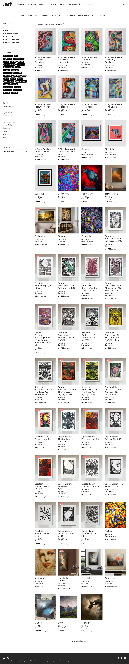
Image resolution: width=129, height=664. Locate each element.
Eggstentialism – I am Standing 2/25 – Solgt (43, 285)
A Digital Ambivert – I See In (89, 58)
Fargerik (13, 61)
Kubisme (6, 70)
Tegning (6, 92)
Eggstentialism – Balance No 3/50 (113, 437)
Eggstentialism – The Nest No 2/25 (90, 437)
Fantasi (6, 61)
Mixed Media (7, 125)
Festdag (108, 531)
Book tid (42, 4)
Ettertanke (86, 236)
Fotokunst (6, 116)
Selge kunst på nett (76, 4)
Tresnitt (5, 134)
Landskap (15, 70)
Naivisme (17, 75)
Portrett (20, 78)
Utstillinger (53, 4)
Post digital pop (8, 81)
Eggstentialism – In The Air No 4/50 (114, 485)
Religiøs (14, 84)
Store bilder (56, 15)
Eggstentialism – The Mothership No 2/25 (42, 486)
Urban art (14, 92)
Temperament (111, 194)
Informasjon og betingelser (19, 661)
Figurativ (20, 61)
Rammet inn (103, 15)
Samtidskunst (83, 15)
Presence (62, 236)
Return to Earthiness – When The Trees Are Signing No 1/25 (90, 391)
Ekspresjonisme (18, 59)
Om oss (89, 4)
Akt (16, 56)
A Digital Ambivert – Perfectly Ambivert (113, 59)
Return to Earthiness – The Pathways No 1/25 (113, 238)
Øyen (60, 623)
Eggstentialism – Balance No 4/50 (43, 437)
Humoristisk (20, 64)
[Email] (125, 657)
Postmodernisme (21, 81)
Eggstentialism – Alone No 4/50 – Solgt (65, 533)
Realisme (7, 84)
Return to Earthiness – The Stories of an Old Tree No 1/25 (89, 287)
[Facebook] (118, 657)
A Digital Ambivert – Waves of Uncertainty (66, 59)
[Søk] (119, 4)
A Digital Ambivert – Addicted (66, 105)
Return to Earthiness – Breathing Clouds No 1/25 (66, 336)
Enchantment (41, 236)
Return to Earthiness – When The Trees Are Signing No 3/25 (43, 391)
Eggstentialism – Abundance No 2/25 (89, 533)
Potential (85, 578)
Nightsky (85, 623)
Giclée (5, 119)
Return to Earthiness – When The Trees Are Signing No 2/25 (67, 391)
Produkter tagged (50, 24)
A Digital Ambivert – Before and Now (66, 150)
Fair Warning (87, 194)
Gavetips (44, 15)
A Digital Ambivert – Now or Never (43, 105)
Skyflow (38, 623)
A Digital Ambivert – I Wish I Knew (43, 150)
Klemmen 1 (40, 578)
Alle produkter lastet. (80, 641)
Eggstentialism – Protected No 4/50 (65, 486)
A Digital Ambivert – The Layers (113, 105)
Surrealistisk (17, 90)
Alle (22, 15)
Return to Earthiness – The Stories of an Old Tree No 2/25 (113, 287)
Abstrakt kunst (8, 56)
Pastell (5, 131)
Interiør (18, 67)
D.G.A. (5, 109)
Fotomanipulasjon (9, 64)
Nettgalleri (21, 4)
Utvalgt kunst (32, 15)
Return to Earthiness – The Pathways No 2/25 (66, 285)
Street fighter (111, 149)
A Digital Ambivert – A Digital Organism (43, 59)
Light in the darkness (63, 579)
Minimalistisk (17, 73)
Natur (23, 75)
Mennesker (7, 73)
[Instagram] (121, 657)
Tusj (4, 137)
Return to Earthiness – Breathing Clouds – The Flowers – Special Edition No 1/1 (43, 339)
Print (94, 15)
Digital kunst (7, 59)
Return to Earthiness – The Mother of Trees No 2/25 (89, 336)
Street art (17, 87)
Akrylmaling (7, 106)
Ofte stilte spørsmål (36, 661)
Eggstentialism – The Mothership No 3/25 (65, 439)
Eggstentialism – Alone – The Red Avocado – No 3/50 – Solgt (113, 391)
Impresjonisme (8, 67)
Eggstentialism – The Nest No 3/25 (90, 485)
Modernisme (8, 75)
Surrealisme (7, 90)
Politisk (6, 78)
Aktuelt (62, 4)
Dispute (85, 149)
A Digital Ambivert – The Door (89, 105)
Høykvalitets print (9, 122)
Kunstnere (32, 4)
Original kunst (69, 15)
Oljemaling (6, 128)
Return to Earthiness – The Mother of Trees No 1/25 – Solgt (113, 336)
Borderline (110, 578)
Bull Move (39, 194)
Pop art (13, 78)
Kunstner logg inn (66, 661)
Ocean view (63, 194)
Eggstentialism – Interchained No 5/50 (42, 533)
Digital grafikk (7, 113)
